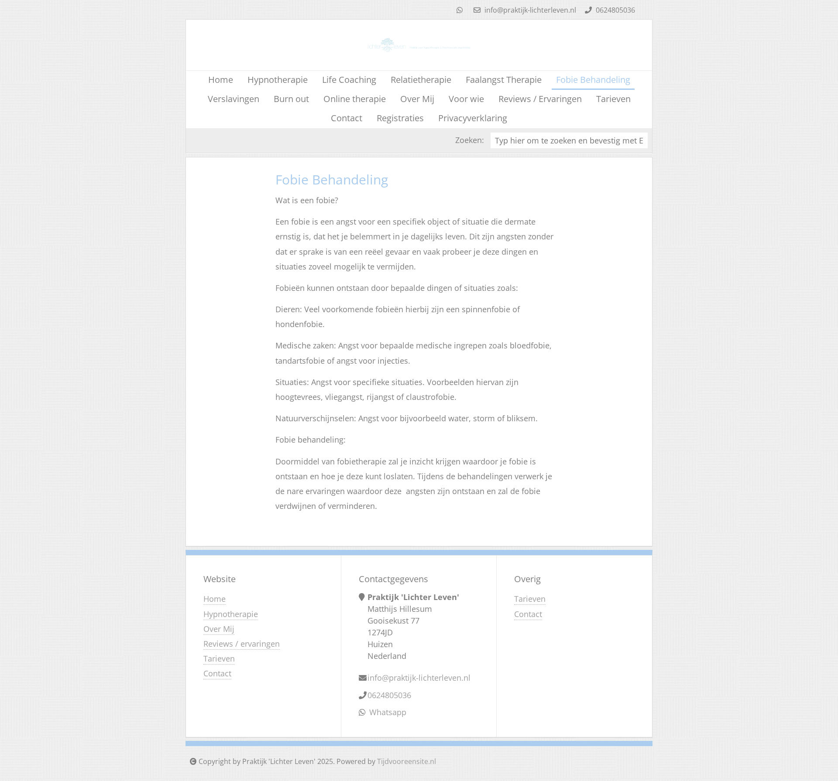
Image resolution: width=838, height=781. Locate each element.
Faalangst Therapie (504, 79)
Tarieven (613, 99)
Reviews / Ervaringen (540, 99)
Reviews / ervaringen (241, 643)
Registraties (400, 118)
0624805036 (614, 10)
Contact (346, 118)
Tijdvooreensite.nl (406, 761)
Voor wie (466, 99)
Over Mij (417, 99)
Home (220, 79)
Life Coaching (349, 79)
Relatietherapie (421, 79)
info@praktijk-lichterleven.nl (529, 10)
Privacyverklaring (472, 118)
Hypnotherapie (277, 79)
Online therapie (354, 99)
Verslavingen (233, 99)
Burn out (291, 99)
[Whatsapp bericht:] (459, 10)
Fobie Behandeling (593, 79)
